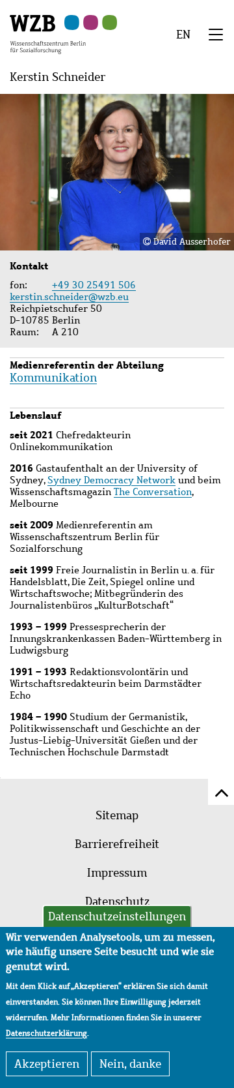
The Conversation (153, 491)
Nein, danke (130, 1064)
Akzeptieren (46, 1064)
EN (183, 34)
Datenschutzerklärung (46, 1033)
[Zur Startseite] (48, 33)
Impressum (117, 873)
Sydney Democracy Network (111, 480)
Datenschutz (117, 901)
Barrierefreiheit (117, 844)
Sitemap (117, 815)
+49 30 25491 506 (94, 285)
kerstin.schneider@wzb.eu (71, 297)
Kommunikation (53, 377)
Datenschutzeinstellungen (117, 916)
